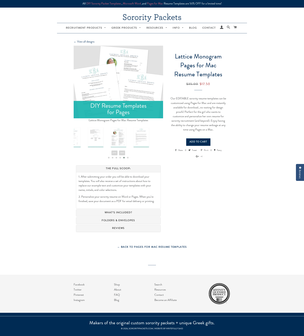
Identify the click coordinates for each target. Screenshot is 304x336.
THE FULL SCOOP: (118, 168)
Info (177, 28)
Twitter (78, 289)
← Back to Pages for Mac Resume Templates (152, 247)
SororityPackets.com (141, 329)
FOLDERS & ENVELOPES (118, 220)
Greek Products (124, 28)
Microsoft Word (132, 3)
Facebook (79, 284)
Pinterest (79, 295)
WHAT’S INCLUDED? (118, 213)
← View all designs (84, 41)
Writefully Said (174, 329)
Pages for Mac (155, 3)
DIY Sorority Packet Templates (103, 3)
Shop (117, 284)
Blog (193, 28)
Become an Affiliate (165, 300)
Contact (209, 28)
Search (158, 284)
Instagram (79, 300)
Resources (155, 28)
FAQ (117, 295)
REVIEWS (118, 228)
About (117, 289)
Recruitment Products (84, 28)
